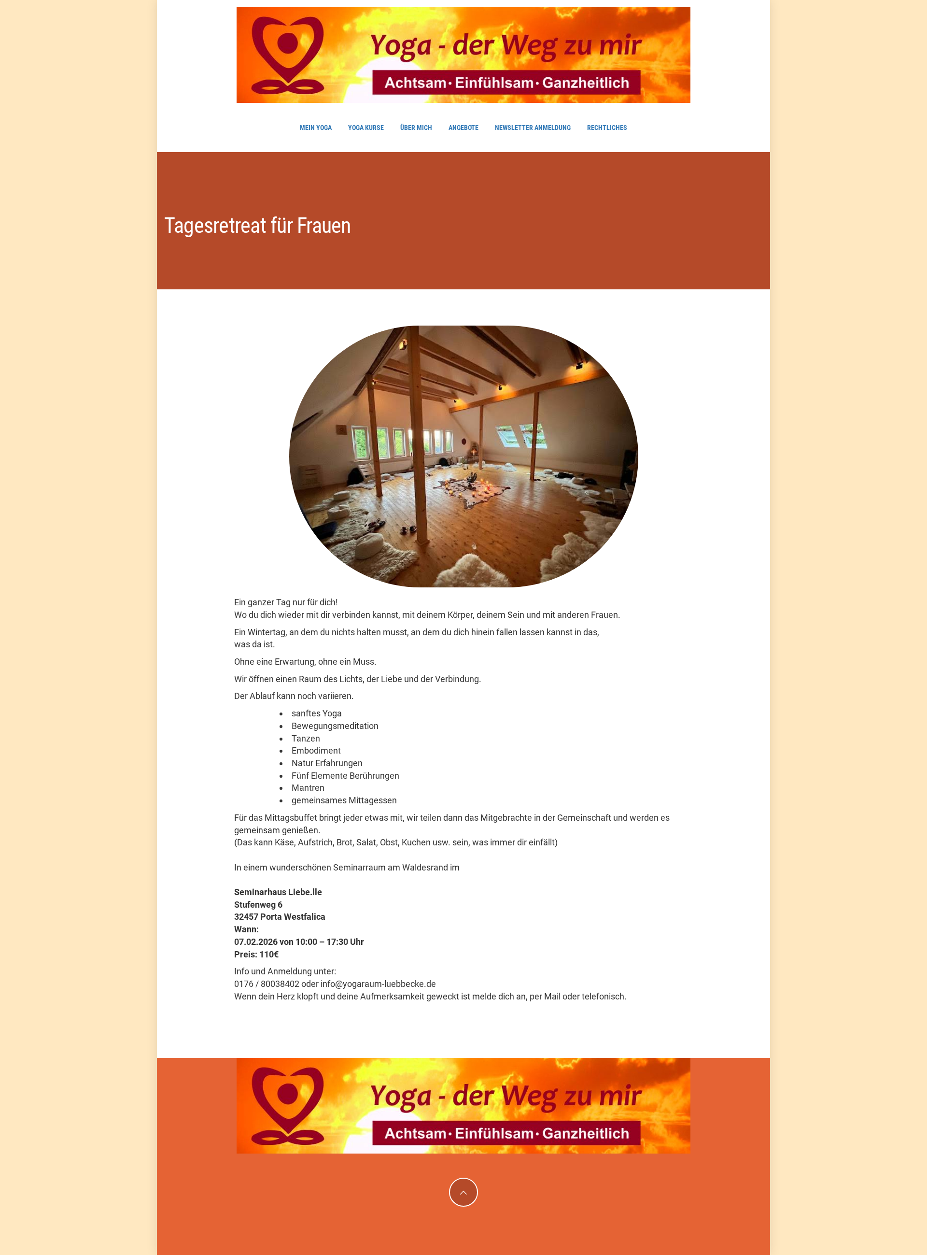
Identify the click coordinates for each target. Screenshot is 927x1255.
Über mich (416, 127)
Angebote (463, 127)
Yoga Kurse (366, 127)
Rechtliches (607, 127)
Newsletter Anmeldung (533, 127)
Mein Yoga (316, 127)
